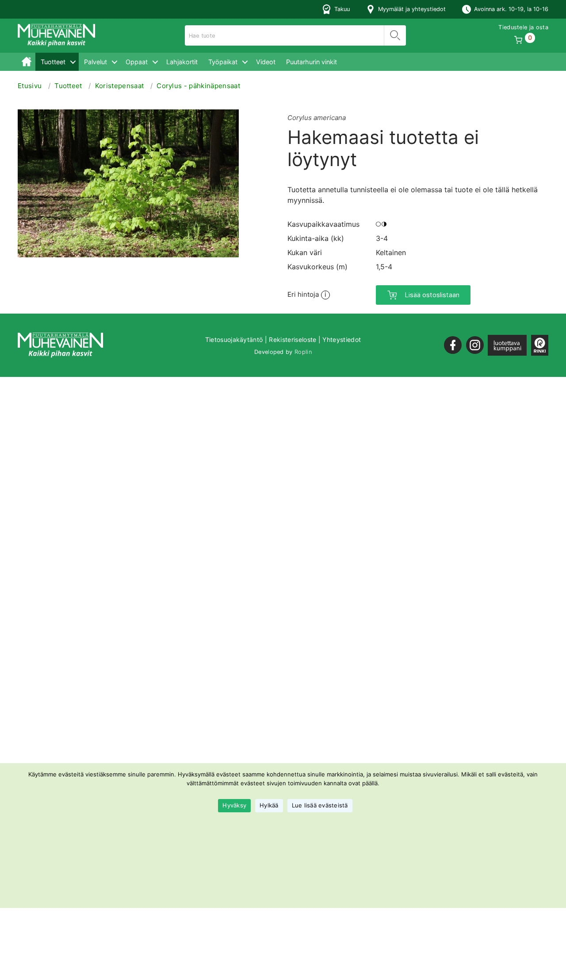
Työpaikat (222, 62)
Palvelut (95, 62)
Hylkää (269, 805)
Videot (265, 62)
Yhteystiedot (341, 339)
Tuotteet (53, 62)
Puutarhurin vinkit (311, 62)
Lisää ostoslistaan (432, 295)
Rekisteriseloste (292, 339)
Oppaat (137, 62)
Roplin (303, 352)
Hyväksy (234, 805)
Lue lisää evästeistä (320, 805)
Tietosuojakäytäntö (234, 339)
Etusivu (26, 62)
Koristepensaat (119, 85)
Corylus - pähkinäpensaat (198, 85)
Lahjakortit (182, 62)
